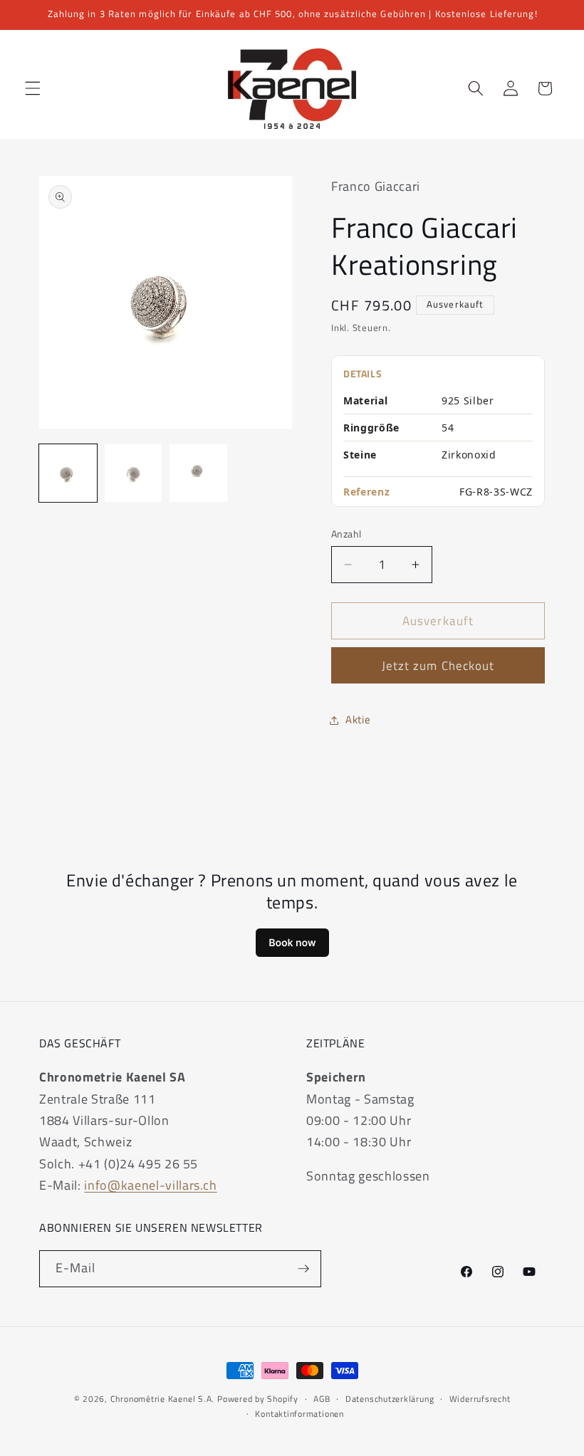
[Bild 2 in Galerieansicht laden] (133, 473)
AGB (321, 1398)
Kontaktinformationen (299, 1413)
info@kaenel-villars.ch (150, 1185)
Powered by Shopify (257, 1398)
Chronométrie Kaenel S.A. (162, 1398)
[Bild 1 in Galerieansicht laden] (68, 473)
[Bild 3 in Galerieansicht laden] (198, 473)
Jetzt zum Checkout (438, 665)
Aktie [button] (357, 719)
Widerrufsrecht (480, 1398)
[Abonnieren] (303, 1268)
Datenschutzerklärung (389, 1398)
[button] (33, 88)
